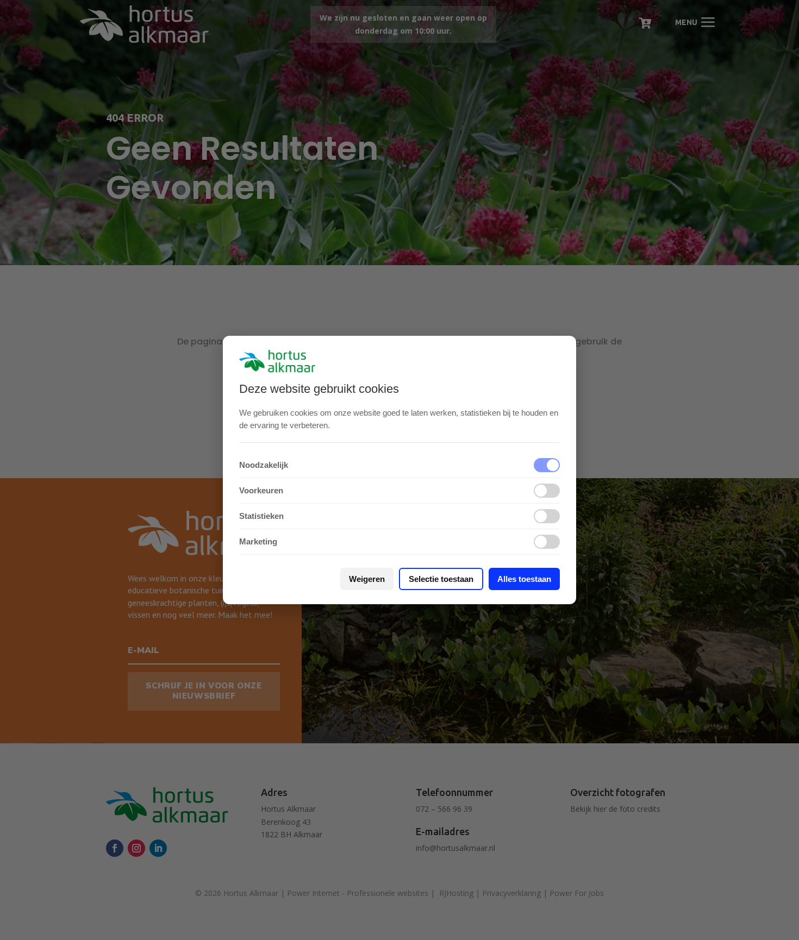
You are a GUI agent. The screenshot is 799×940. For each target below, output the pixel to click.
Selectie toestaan (441, 579)
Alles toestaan (524, 579)
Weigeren (367, 579)
